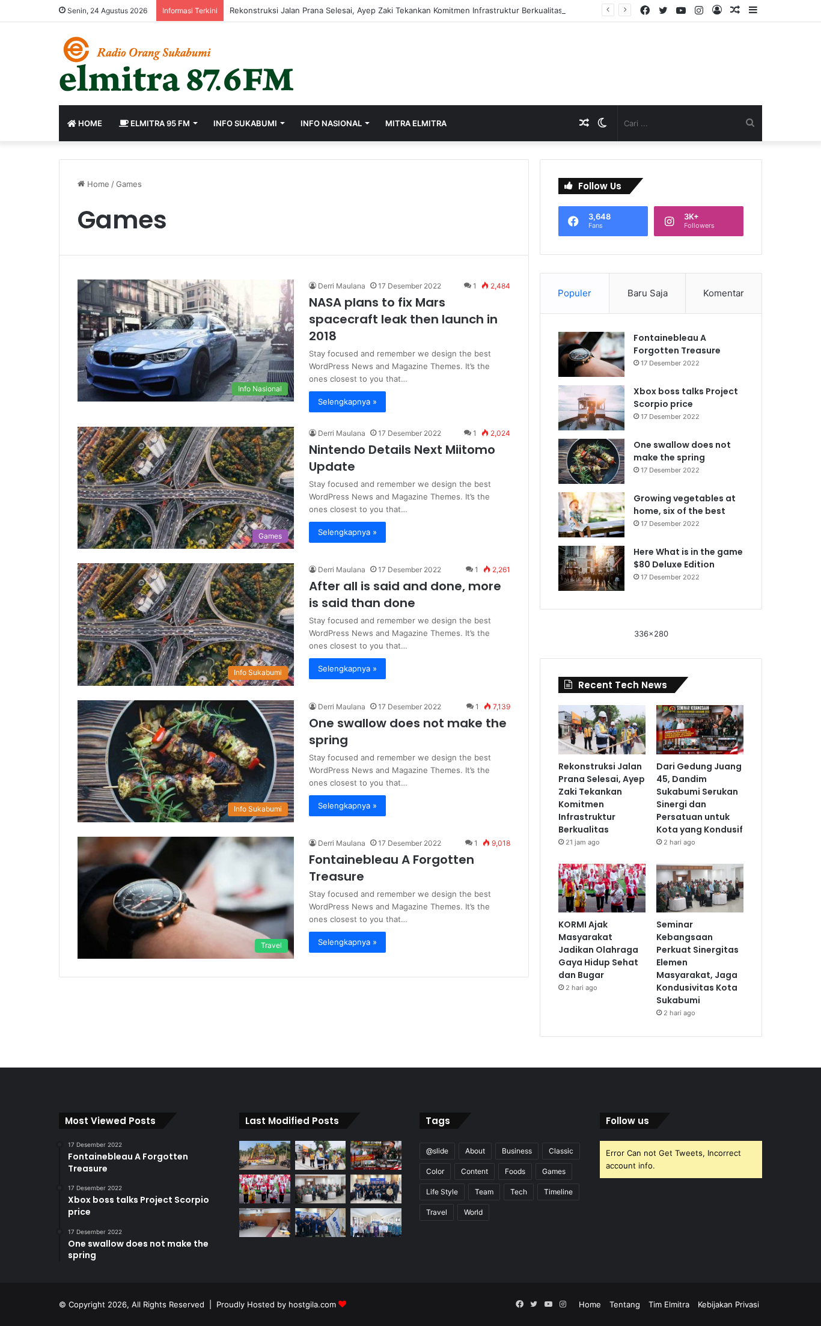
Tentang (624, 1304)
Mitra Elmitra (416, 123)
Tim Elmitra (669, 1304)
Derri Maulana (341, 285)
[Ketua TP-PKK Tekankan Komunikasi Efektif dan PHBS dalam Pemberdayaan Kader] (375, 1222)
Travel (436, 1212)
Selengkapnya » (347, 401)
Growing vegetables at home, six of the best (684, 504)
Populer (574, 293)
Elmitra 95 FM (159, 123)
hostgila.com (312, 1304)
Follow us (627, 1120)
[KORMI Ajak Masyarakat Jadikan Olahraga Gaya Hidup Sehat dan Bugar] (602, 888)
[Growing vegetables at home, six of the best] (591, 514)
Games (554, 1171)
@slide (437, 1150)
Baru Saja (647, 293)
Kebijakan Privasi (728, 1304)
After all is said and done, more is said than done (405, 594)
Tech (518, 1191)
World (473, 1212)
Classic (561, 1150)
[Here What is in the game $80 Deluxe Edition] (591, 568)
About (475, 1150)
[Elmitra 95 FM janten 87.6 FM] (177, 63)
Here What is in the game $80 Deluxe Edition (688, 558)
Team (484, 1191)
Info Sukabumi (245, 123)
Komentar (723, 293)
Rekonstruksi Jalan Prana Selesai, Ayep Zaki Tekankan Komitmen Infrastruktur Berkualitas (396, 10)
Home (89, 123)
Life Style (442, 1191)
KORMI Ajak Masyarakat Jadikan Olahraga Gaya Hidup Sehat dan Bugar (598, 949)
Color (435, 1171)
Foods (515, 1171)
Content (474, 1171)
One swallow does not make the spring (682, 451)
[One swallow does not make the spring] (591, 461)
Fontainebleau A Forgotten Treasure (677, 344)
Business (517, 1150)
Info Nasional (331, 123)
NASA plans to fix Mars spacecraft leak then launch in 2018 (403, 319)
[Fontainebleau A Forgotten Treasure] (591, 354)
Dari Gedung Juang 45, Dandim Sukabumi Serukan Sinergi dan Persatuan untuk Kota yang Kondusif (699, 798)
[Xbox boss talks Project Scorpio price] (591, 407)
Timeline (558, 1191)
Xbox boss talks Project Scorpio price (685, 397)
